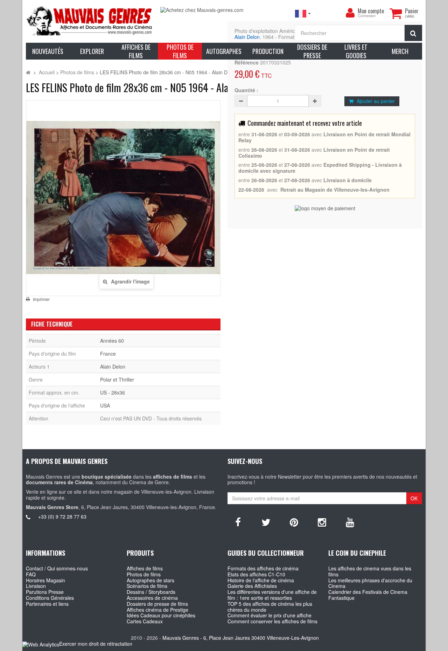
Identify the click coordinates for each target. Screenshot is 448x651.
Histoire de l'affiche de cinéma (260, 580)
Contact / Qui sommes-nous (57, 568)
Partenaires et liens (47, 603)
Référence (246, 63)
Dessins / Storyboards (151, 591)
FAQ (31, 574)
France (108, 353)
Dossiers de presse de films (157, 603)
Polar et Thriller (117, 379)
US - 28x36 (112, 392)
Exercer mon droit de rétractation (95, 643)
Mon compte (371, 11)
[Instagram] (322, 521)
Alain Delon (247, 36)
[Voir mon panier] (395, 13)
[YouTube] (350, 521)
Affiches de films (145, 568)
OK (414, 498)
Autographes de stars (150, 580)
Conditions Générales (50, 597)
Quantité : (246, 90)
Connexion (367, 16)
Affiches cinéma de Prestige (157, 609)
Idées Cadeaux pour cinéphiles (161, 615)
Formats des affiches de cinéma (263, 568)
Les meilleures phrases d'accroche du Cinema (370, 583)
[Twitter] (265, 521)
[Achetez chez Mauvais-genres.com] (224, 10)
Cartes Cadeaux (145, 621)
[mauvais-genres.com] (89, 20)
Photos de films (144, 574)
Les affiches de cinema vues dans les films (369, 571)
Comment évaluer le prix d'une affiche (269, 615)
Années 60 (112, 340)
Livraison (36, 585)
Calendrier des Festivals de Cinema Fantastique (367, 594)
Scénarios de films (147, 585)
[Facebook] (237, 521)
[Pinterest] (294, 521)
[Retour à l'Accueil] (28, 72)
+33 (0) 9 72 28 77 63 (62, 516)
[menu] (350, 13)
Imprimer (41, 299)
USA (105, 405)
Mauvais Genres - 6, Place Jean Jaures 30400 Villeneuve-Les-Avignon (240, 637)
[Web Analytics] (40, 644)
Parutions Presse (45, 591)
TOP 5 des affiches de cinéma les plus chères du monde (269, 606)
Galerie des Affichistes (252, 585)
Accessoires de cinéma (152, 597)
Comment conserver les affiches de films (272, 621)
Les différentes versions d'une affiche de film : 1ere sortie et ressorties (272, 594)
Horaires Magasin (45, 580)
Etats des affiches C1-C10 (256, 574)
